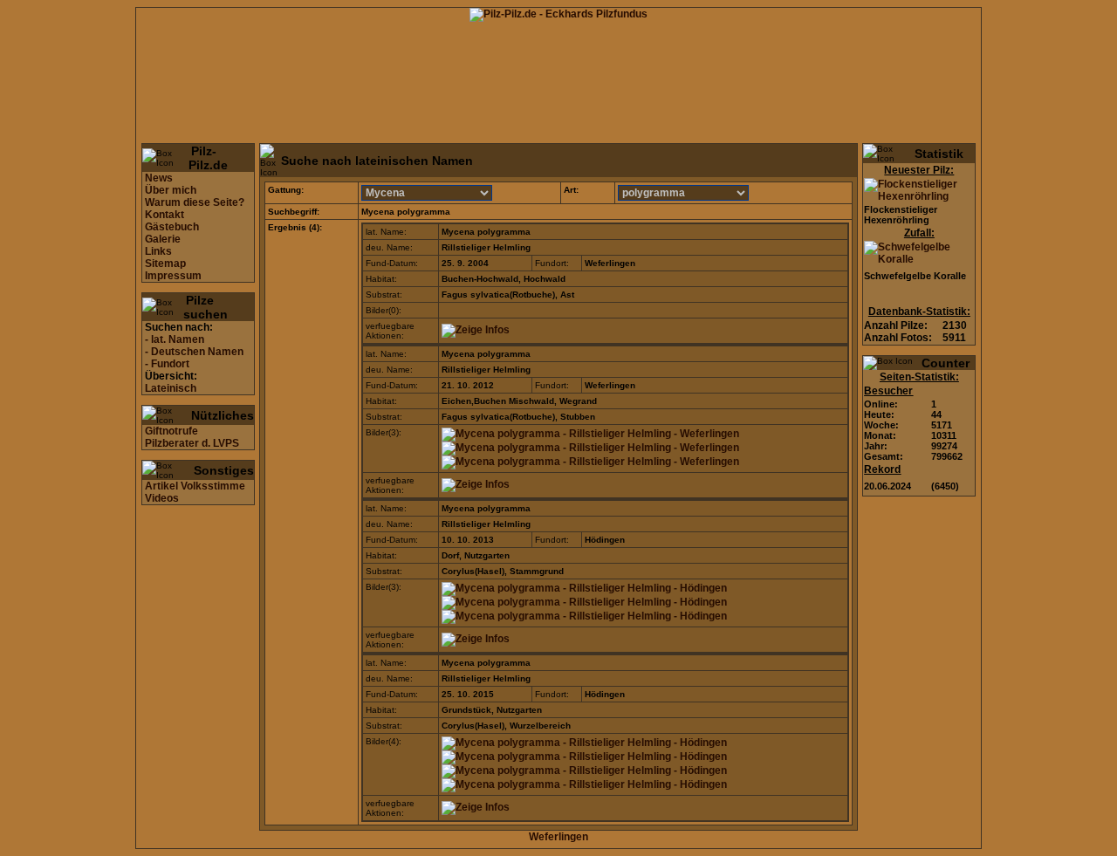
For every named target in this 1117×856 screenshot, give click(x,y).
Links (158, 251)
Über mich (170, 190)
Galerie (163, 239)
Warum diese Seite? (194, 202)
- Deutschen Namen (194, 352)
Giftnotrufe (171, 431)
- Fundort (167, 364)
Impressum (173, 276)
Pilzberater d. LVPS (192, 443)
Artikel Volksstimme (195, 486)
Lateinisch (170, 388)
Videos (162, 498)
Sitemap (165, 263)
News (159, 178)
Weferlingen (558, 837)
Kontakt (164, 215)
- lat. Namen (174, 339)
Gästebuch (172, 227)
